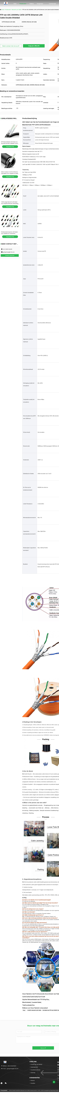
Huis (15, 3)
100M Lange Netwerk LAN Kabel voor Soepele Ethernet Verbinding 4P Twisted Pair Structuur (9, 203)
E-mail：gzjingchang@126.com (10, 1068)
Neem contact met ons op (10, 46)
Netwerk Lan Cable (16, 9)
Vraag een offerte (33, 46)
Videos (31, 3)
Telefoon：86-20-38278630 (9, 1066)
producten (8, 9)
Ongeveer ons (40, 4)
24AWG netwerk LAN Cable (34, 1010)
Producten (22, 3)
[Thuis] (5, 3)
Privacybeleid (4, 1090)
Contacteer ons (52, 4)
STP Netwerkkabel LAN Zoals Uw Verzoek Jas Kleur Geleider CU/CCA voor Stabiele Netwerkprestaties (10, 143)
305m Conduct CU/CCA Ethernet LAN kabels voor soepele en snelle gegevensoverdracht (9, 173)
